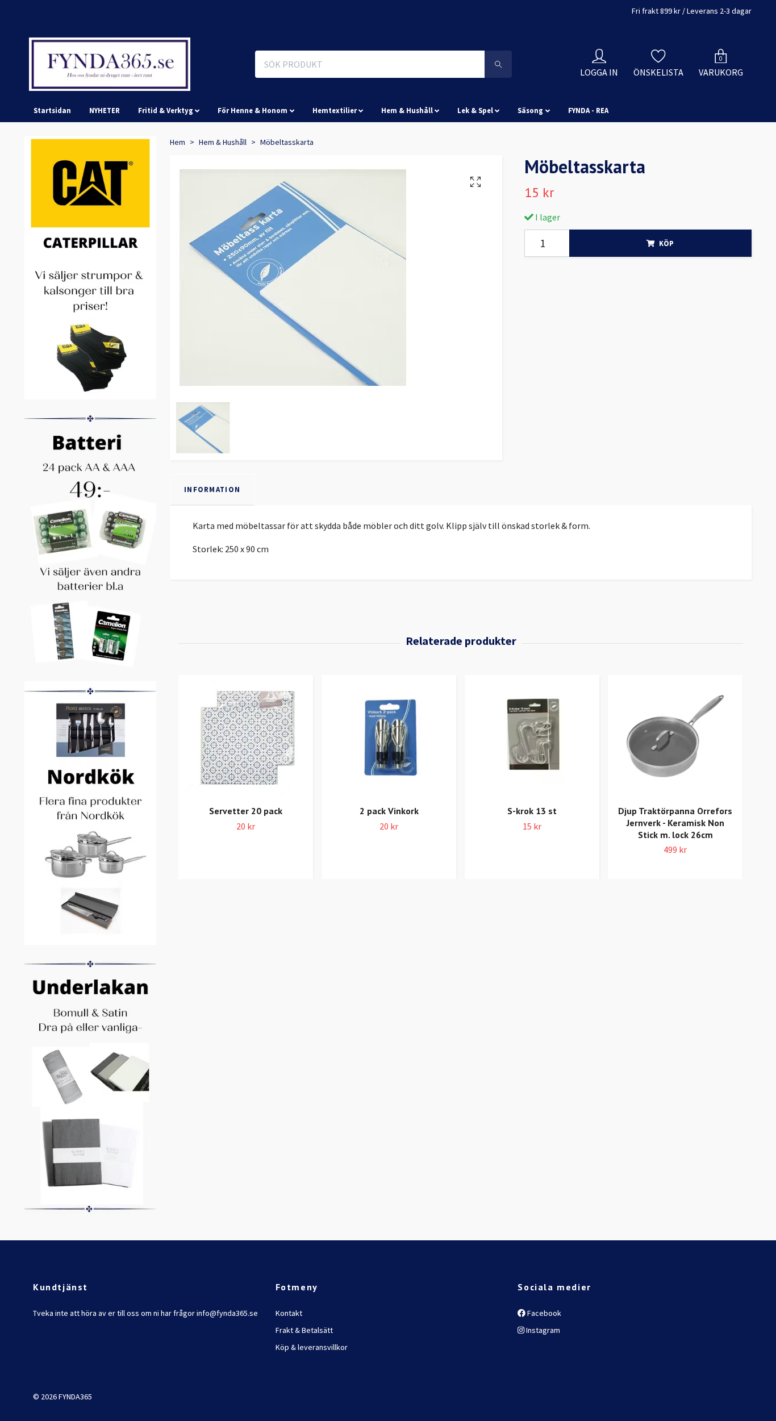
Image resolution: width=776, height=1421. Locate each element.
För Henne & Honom (252, 161)
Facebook (543, 1364)
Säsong (530, 161)
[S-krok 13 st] (532, 788)
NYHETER (104, 161)
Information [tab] (212, 540)
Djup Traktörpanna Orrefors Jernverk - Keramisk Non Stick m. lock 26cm (675, 873)
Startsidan (52, 161)
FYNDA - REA (588, 161)
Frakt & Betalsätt (304, 1381)
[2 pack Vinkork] (389, 788)
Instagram (542, 1381)
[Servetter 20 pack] (245, 788)
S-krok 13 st (532, 861)
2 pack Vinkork (389, 861)
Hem (177, 192)
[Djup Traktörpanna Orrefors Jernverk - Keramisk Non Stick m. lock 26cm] (675, 788)
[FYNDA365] (185, 90)
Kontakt (289, 1364)
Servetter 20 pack (245, 861)
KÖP (666, 293)
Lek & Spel (475, 161)
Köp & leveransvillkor (312, 1398)
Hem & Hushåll (407, 161)
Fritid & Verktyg (165, 161)
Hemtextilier (334, 161)
